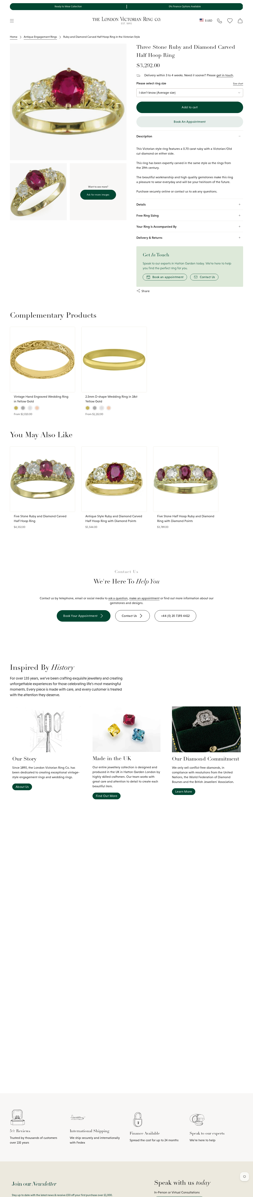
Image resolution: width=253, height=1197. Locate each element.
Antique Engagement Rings (40, 36)
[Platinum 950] (23, 408)
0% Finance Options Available (185, 6)
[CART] (240, 20)
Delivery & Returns (149, 237)
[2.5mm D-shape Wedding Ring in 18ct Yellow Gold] (114, 359)
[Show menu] (12, 20)
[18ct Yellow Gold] (16, 408)
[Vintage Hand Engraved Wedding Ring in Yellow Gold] (42, 359)
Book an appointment (168, 277)
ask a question (118, 598)
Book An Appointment (190, 121)
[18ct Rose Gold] (37, 408)
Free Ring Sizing (147, 215)
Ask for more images (98, 194)
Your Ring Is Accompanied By (156, 226)
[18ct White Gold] (30, 408)
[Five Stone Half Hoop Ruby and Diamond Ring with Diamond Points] (185, 479)
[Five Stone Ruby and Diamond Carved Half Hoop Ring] (42, 479)
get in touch (224, 75)
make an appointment (144, 598)
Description (144, 136)
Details (141, 204)
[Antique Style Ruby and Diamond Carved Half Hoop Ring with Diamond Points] (114, 479)
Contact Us (207, 277)
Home (13, 36)
